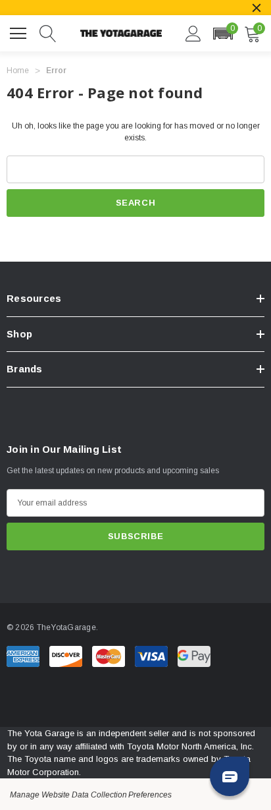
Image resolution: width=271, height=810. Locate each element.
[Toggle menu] (20, 32)
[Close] (256, 8)
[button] (222, 33)
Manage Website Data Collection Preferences (91, 794)
